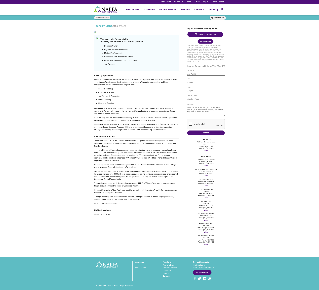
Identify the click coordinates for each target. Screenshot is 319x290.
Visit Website (205, 41)
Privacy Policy (113, 286)
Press (198, 2)
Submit (206, 133)
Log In (205, 2)
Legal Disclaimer (126, 286)
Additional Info (202, 272)
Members (185, 9)
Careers (189, 2)
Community (213, 9)
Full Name (190, 70)
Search (103, 18)
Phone (189, 79)
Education (199, 9)
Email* (189, 87)
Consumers (149, 9)
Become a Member (168, 9)
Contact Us (178, 2)
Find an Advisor (133, 9)
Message (190, 104)
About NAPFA (166, 2)
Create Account (218, 2)
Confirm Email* (192, 96)
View (206, 150)
